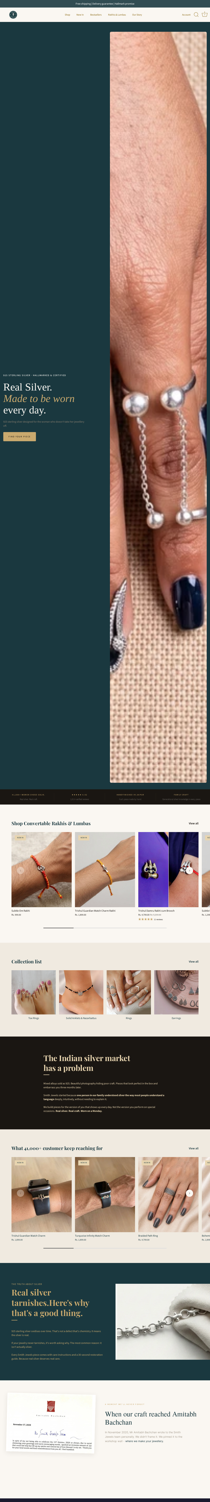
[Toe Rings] (33, 992)
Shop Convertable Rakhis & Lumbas (51, 823)
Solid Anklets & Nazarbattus (81, 1018)
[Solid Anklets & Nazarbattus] (81, 992)
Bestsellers (96, 15)
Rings (129, 1018)
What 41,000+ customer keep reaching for (57, 1148)
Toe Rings (33, 1018)
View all (194, 823)
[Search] (196, 14)
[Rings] (129, 992)
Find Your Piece (20, 436)
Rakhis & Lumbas (117, 15)
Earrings (176, 1018)
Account (186, 15)
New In (80, 15)
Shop (67, 15)
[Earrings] (176, 992)
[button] (20, 870)
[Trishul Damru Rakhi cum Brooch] (168, 869)
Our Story (137, 15)
